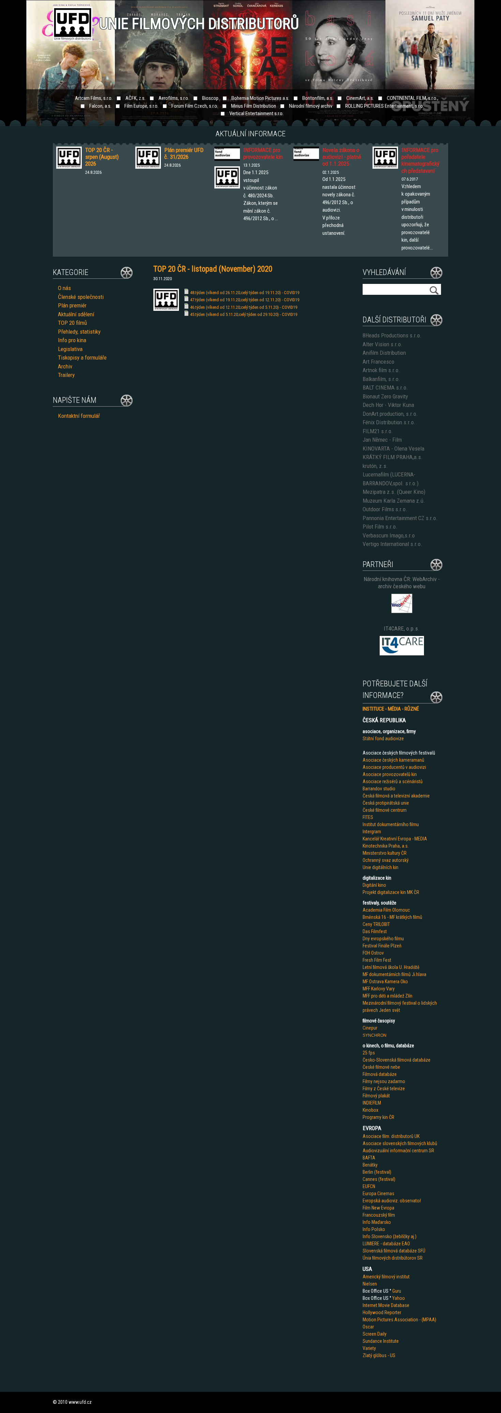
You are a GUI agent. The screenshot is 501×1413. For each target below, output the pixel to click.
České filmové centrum (385, 810)
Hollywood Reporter (382, 1312)
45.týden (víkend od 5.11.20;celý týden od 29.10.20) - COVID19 (243, 314)
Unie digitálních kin (380, 867)
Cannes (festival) (379, 1179)
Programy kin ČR (378, 1117)
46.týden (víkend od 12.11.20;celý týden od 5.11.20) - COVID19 (243, 307)
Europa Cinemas (378, 1193)
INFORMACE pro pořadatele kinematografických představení (420, 160)
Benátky (370, 1165)
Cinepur (370, 1028)
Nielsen (370, 1284)
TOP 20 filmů (72, 322)
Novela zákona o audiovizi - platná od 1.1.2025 (341, 157)
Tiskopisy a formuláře (82, 357)
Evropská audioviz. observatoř (392, 1200)
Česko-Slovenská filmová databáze (396, 1060)
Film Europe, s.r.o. (141, 106)
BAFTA (369, 1157)
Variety (369, 1348)
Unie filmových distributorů (199, 24)
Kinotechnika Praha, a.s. (386, 846)
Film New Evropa (378, 1208)
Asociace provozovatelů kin (390, 774)
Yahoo (398, 1298)
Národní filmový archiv (310, 106)
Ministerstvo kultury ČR (385, 853)
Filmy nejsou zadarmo (384, 1081)
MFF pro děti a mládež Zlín (387, 996)
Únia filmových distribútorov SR (393, 1258)
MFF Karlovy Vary (379, 988)
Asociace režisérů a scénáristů (393, 781)
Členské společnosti (81, 296)
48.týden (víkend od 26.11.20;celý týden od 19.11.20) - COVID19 (244, 292)
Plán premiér (72, 305)
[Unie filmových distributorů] (166, 309)
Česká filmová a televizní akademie (396, 796)
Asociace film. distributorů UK (391, 1136)
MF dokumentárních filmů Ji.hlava (394, 974)
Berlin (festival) (377, 1172)
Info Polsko (374, 1229)
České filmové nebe (381, 1067)
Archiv (65, 366)
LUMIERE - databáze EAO (386, 1243)
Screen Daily (374, 1334)
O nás (64, 288)
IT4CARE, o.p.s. (402, 628)
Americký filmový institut (386, 1276)
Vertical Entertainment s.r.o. (256, 113)
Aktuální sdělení (76, 314)
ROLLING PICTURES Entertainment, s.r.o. (384, 106)
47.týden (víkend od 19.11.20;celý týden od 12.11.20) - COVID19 (244, 299)
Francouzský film (379, 1215)
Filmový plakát (376, 1095)
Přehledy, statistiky (79, 331)
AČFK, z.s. (135, 98)
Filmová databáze (380, 1074)
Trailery (66, 374)
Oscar (368, 1327)
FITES (368, 817)
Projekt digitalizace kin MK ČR (391, 892)
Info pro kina (72, 340)
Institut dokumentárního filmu (391, 824)
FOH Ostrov (373, 953)
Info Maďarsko (377, 1222)
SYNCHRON (374, 1035)
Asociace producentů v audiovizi (394, 767)
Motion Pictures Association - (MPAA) (399, 1319)
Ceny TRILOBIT (376, 924)
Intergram (372, 831)
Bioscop (210, 98)
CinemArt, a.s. (360, 98)
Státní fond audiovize (383, 738)
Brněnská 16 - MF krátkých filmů (392, 917)
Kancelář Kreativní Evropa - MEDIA (395, 838)
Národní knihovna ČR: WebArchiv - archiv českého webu (402, 583)
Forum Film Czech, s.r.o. (194, 106)
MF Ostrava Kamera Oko (385, 981)
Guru (396, 1291)
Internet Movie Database (386, 1305)
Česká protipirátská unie (386, 803)
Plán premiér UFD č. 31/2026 (183, 153)
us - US (388, 1355)
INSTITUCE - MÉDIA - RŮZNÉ (391, 709)
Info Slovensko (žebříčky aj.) (389, 1236)
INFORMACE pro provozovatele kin (263, 153)
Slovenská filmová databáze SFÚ (394, 1251)
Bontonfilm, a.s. (317, 98)
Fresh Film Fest (377, 960)
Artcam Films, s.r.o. (93, 98)
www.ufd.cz (80, 1402)
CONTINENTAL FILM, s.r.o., (412, 98)
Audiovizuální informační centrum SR (398, 1150)
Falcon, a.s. (100, 106)
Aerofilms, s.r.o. (173, 98)
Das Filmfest (375, 931)
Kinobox (370, 1110)
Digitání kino (374, 885)
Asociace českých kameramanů (393, 760)
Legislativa (70, 349)
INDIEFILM (372, 1103)
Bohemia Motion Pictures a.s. (260, 98)
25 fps (369, 1052)
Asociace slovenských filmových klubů (400, 1143)
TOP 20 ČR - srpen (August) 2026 (102, 157)
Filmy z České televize (384, 1088)
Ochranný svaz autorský (386, 860)
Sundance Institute (381, 1341)
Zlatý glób (372, 1355)
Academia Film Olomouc (386, 910)
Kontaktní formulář (79, 415)
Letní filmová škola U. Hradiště (391, 967)
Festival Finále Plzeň (382, 945)
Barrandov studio (379, 788)
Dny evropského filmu (383, 938)
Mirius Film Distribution (253, 106)
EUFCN (369, 1186)
